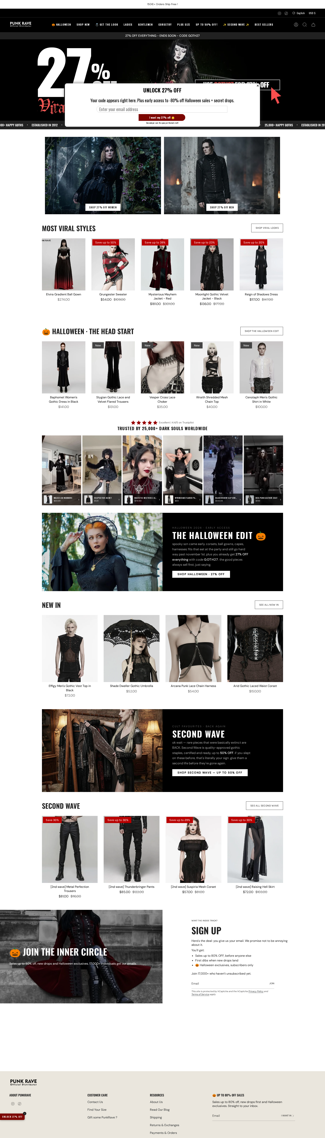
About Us (156, 1102)
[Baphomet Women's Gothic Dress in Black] (63, 367)
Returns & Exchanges (164, 1125)
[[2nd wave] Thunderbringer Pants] (131, 849)
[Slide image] (162, 80)
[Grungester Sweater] (113, 264)
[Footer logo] (23, 1083)
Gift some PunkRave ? (102, 1117)
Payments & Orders (163, 1133)
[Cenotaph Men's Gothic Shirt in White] (261, 367)
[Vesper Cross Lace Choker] (162, 367)
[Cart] (313, 24)
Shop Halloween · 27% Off (201, 574)
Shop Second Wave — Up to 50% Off (210, 772)
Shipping (156, 1117)
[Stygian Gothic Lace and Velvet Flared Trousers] (113, 367)
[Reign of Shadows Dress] (261, 264)
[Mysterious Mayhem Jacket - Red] (162, 264)
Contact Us (95, 1102)
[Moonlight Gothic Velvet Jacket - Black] (212, 264)
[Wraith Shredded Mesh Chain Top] (212, 367)
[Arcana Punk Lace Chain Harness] (193, 648)
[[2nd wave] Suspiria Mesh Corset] (193, 849)
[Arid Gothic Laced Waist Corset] (255, 648)
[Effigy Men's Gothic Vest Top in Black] (70, 648)
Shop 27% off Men (222, 207)
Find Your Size (96, 1110)
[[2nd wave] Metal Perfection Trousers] (70, 849)
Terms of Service (200, 994)
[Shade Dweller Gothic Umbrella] (131, 648)
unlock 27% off (12, 1116)
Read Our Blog (160, 1110)
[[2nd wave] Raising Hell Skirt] (255, 849)
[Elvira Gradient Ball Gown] (63, 264)
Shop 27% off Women (103, 207)
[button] (107, 24)
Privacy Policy (255, 991)
